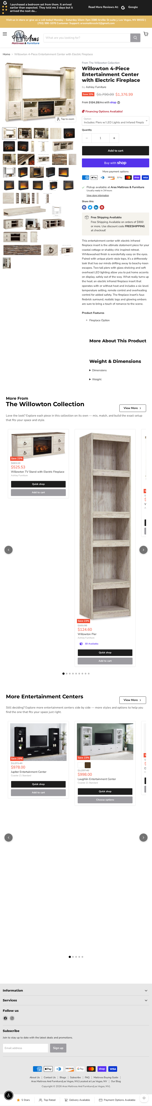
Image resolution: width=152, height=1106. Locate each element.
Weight (96, 379)
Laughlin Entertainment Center (97, 779)
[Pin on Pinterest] (102, 207)
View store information (98, 195)
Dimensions (99, 370)
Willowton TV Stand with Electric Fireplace (37, 472)
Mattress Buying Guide (106, 1077)
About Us (35, 1077)
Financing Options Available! (104, 111)
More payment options (116, 171)
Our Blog (116, 1081)
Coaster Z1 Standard (21, 775)
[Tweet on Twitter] (90, 207)
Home (6, 54)
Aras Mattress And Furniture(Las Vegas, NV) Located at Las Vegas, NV (69, 1081)
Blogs (63, 1077)
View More (131, 408)
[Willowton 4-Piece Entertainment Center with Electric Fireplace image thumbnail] (9, 133)
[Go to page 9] (89, 673)
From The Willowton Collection (101, 62)
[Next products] (143, 550)
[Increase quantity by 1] (114, 138)
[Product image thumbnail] (25, 133)
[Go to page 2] (66, 673)
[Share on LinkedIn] (96, 207)
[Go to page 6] (79, 673)
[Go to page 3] (70, 673)
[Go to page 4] (73, 673)
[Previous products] (8, 550)
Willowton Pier (87, 634)
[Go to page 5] (76, 673)
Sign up (58, 1048)
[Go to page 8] (85, 673)
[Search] (135, 38)
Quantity (87, 130)
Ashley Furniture (96, 87)
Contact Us (50, 1077)
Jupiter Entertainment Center (28, 772)
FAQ (87, 1077)
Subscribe (75, 1077)
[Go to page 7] (82, 673)
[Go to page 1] (63, 674)
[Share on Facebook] (84, 207)
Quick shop (38, 484)
